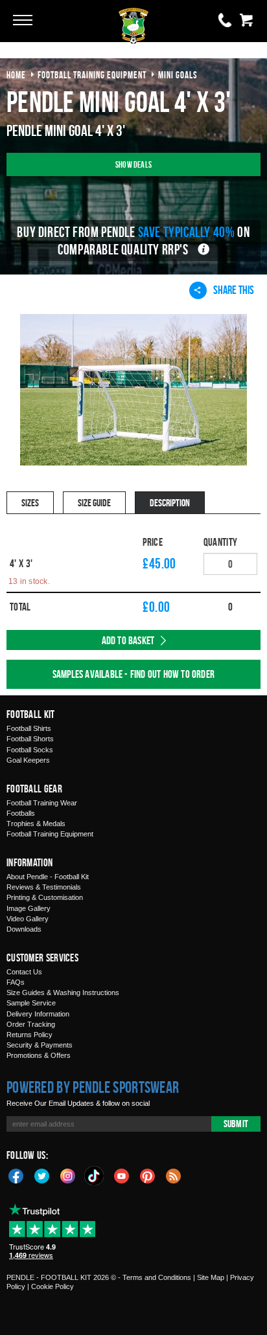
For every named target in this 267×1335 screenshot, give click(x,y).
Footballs (20, 813)
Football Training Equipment (49, 834)
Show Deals (133, 164)
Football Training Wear (41, 803)
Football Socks (29, 750)
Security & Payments (39, 1045)
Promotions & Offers (38, 1055)
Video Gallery (27, 919)
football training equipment (92, 75)
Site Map (210, 1277)
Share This (233, 290)
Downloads (23, 929)
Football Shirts (28, 728)
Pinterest (147, 1175)
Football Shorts (30, 739)
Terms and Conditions (156, 1277)
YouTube (122, 1175)
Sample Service (31, 1003)
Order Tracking (30, 1024)
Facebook (16, 1175)
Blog (173, 1175)
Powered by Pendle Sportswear (92, 1087)
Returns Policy (29, 1034)
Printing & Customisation (44, 897)
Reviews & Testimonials (43, 887)
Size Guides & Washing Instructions (62, 992)
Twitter (42, 1175)
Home (16, 75)
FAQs (15, 982)
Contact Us (24, 972)
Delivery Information (37, 1014)
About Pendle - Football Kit (47, 877)
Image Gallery (28, 908)
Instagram (68, 1175)
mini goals (178, 75)
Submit (236, 1123)
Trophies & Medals (35, 823)
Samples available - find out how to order (133, 674)
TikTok (94, 1175)
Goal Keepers (28, 760)
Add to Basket (128, 640)
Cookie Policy (52, 1286)
